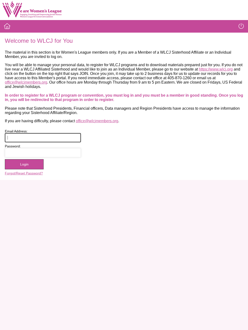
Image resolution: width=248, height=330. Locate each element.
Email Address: (16, 131)
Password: (13, 146)
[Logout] (241, 26)
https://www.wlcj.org (216, 69)
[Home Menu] (7, 26)
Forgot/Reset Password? (24, 173)
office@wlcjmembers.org (26, 82)
